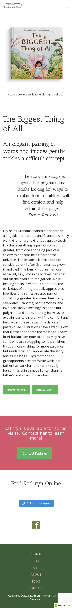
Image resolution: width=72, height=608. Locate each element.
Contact (36, 588)
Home (36, 554)
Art (36, 568)
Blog (36, 581)
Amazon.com (45, 389)
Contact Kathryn (35, 453)
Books (36, 561)
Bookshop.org (16, 389)
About (36, 575)
